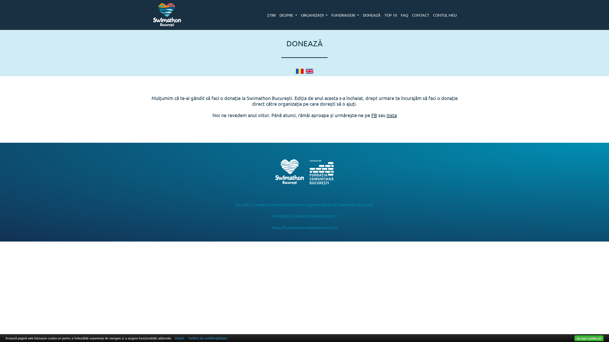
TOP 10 (390, 15)
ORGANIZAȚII (313, 15)
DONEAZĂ (372, 15)
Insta (392, 115)
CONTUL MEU (445, 15)
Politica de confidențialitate (208, 338)
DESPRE (287, 15)
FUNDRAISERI (343, 15)
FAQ (404, 15)
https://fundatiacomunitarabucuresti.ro (305, 227)
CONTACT (420, 15)
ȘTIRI (271, 15)
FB (374, 115)
